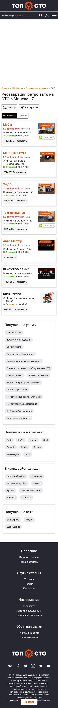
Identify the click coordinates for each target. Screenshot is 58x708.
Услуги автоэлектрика (18, 418)
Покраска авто (14, 375)
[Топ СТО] (29, 6)
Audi (9, 440)
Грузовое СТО (14, 332)
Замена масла (14, 347)
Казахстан (29, 588)
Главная (5, 88)
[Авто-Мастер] (29, 250)
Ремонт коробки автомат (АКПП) (24, 397)
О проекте (29, 606)
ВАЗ (28, 454)
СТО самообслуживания (19, 411)
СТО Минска (17, 88)
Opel (45, 440)
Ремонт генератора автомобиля (23, 382)
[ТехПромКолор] (29, 221)
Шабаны (26, 497)
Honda (33, 440)
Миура (29, 519)
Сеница (37, 483)
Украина (29, 579)
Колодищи (36, 476)
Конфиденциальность (29, 610)
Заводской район (16, 476)
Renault (10, 447)
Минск (20, 15)
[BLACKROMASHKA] (29, 276)
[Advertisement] (29, 50)
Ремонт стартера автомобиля (22, 404)
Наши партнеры (29, 561)
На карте (29, 701)
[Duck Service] (29, 302)
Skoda (24, 447)
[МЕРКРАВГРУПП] (29, 163)
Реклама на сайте (29, 632)
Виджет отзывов (29, 557)
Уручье (10, 490)
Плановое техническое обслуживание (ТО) (28, 368)
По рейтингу (9, 115)
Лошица (11, 497)
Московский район (16, 483)
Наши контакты (29, 637)
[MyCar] (29, 133)
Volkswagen (13, 454)
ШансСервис (13, 527)
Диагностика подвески (18, 339)
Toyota (37, 447)
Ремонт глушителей (17, 389)
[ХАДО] (29, 193)
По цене (23, 115)
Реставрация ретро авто (37, 88)
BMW (20, 440)
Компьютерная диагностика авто (24, 361)
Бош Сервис (13, 519)
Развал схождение (38, 375)
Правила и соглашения (29, 615)
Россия (29, 584)
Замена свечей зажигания (20, 354)
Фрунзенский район (31, 490)
